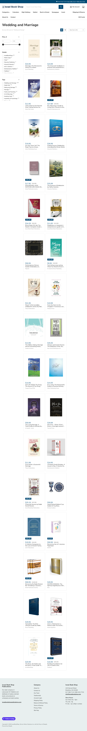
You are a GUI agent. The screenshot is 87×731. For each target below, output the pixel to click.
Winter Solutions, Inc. (29, 724)
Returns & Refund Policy (41, 703)
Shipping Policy (38, 700)
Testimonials (37, 695)
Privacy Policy (38, 708)
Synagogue (55, 12)
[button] (61, 29)
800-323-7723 (81, 1)
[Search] (61, 7)
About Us (5, 17)
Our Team (36, 693)
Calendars (16, 12)
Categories (5, 12)
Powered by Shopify (7, 726)
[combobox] (42, 7)
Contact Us (37, 690)
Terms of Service (38, 705)
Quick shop (34, 59)
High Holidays (26, 12)
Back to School (44, 12)
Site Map (36, 710)
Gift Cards (81, 17)
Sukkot (35, 12)
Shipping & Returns (79, 12)
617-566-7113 (72, 1)
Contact (13, 17)
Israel (63, 12)
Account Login (38, 698)
